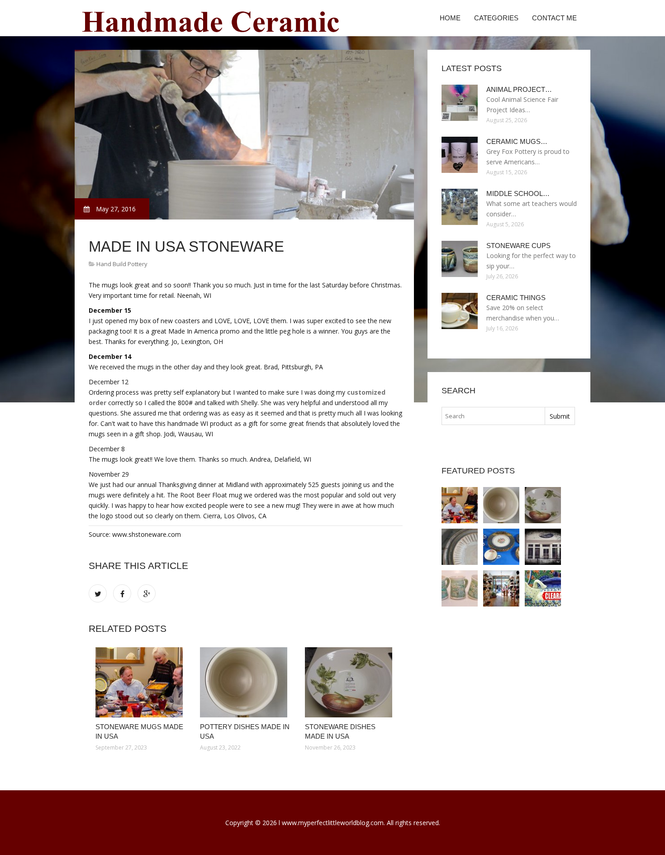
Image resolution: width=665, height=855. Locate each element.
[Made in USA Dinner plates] (501, 547)
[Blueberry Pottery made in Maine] (460, 588)
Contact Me (554, 18)
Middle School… (518, 193)
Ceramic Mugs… (516, 141)
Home (450, 18)
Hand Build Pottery (121, 264)
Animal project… (519, 89)
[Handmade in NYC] (501, 588)
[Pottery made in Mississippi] (543, 547)
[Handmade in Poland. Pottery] (543, 588)
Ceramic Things (516, 297)
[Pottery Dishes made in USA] (245, 682)
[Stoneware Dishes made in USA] (350, 682)
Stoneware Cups (518, 245)
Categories (496, 18)
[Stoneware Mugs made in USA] (140, 682)
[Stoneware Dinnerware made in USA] (460, 547)
